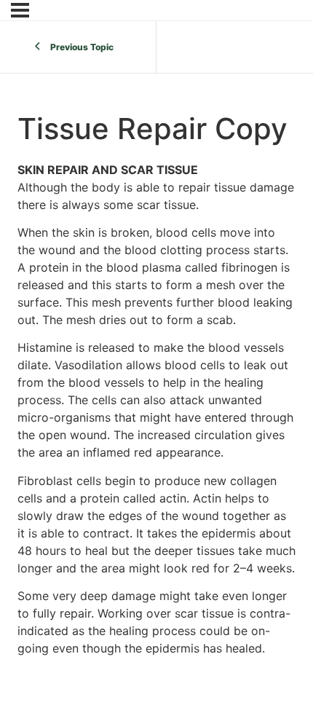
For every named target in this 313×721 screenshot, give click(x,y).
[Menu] (20, 10)
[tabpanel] (156, 409)
